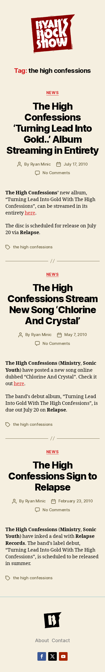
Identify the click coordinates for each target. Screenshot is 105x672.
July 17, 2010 (76, 164)
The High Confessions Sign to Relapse (52, 476)
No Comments (56, 172)
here (30, 213)
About (42, 640)
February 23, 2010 (75, 500)
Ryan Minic (40, 164)
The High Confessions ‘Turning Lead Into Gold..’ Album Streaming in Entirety (52, 128)
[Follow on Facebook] (41, 656)
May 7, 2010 (75, 334)
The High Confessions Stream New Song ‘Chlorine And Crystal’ (52, 304)
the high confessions (32, 246)
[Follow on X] (52, 656)
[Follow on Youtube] (63, 656)
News (52, 92)
